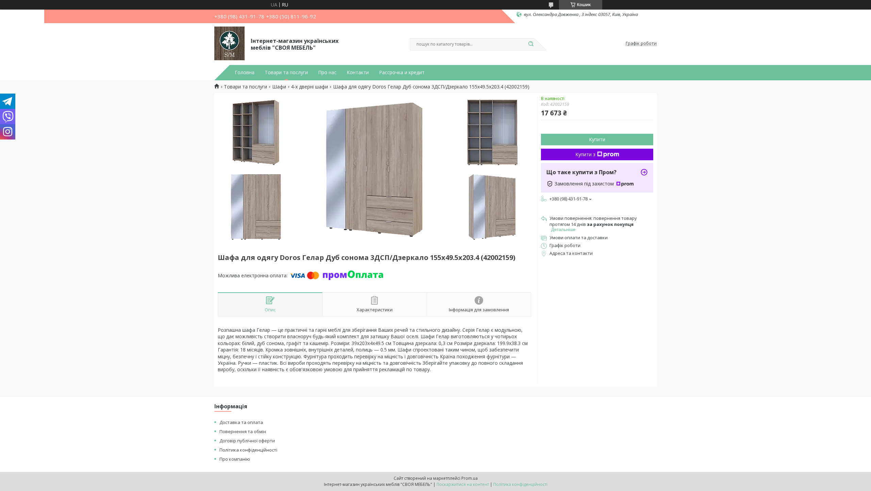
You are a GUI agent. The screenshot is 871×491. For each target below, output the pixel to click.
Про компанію (234, 459)
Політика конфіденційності (248, 450)
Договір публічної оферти (247, 441)
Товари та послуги (286, 72)
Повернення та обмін (242, 431)
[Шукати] (531, 44)
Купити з (585, 154)
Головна (244, 72)
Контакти (358, 72)
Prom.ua (469, 478)
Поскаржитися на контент (463, 484)
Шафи (279, 87)
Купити (597, 139)
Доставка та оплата (241, 422)
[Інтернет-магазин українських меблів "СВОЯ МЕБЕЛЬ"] (229, 44)
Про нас (327, 72)
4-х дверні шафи (309, 87)
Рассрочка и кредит (402, 72)
